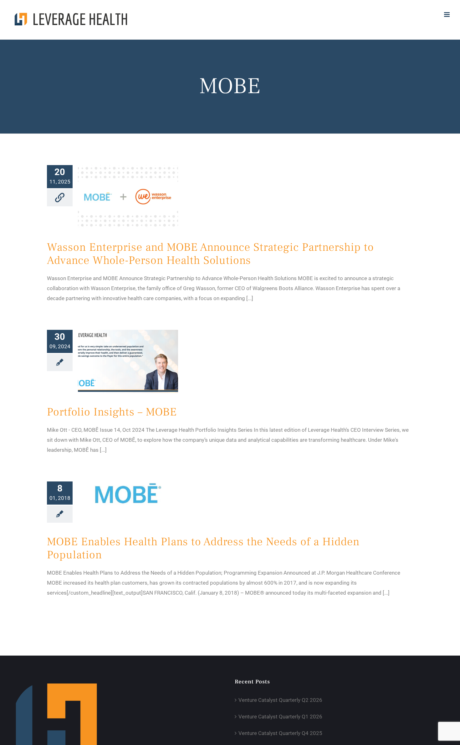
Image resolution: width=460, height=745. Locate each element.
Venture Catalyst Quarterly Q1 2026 (280, 716)
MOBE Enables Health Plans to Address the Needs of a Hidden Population (203, 548)
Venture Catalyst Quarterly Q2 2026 (280, 700)
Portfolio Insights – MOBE (112, 412)
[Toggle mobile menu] (447, 14)
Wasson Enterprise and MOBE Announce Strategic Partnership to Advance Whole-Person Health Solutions (210, 254)
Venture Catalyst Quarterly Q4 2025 (280, 733)
